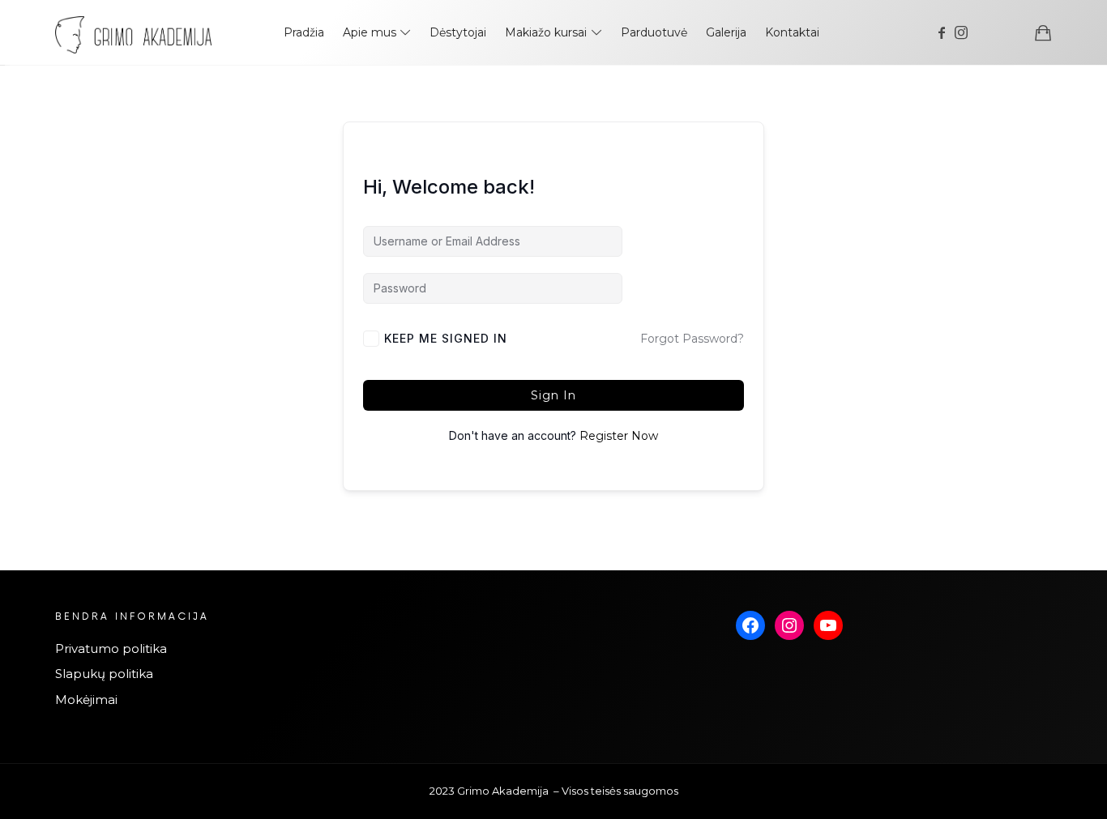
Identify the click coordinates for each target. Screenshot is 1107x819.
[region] (210, 672)
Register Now (618, 436)
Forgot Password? (692, 338)
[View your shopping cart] (1043, 32)
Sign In (553, 395)
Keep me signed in (445, 338)
